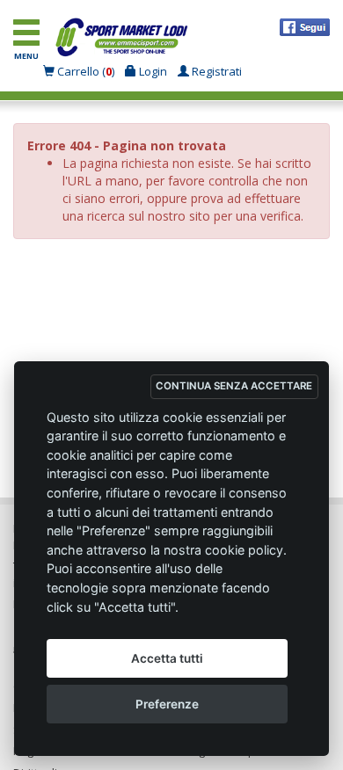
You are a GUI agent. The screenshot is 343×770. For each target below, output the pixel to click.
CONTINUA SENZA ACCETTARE (234, 386)
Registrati (215, 71)
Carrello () (86, 71)
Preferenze (167, 704)
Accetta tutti (167, 658)
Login (151, 71)
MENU (26, 56)
